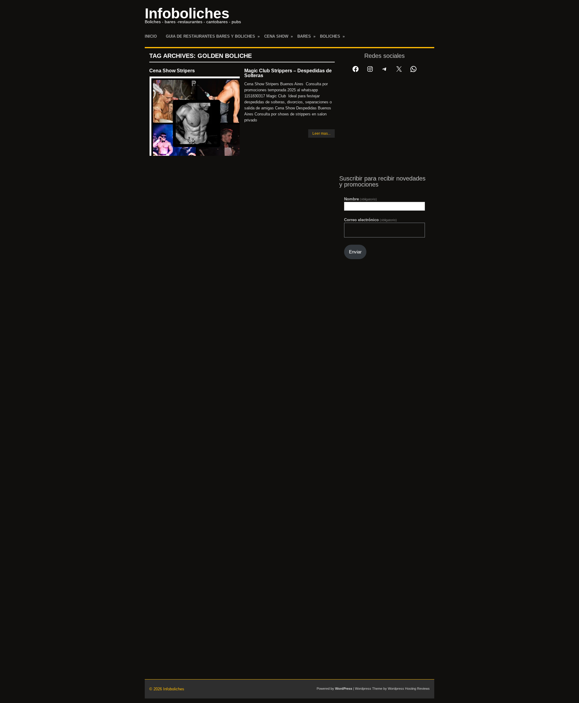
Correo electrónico (370, 220)
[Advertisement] (384, 369)
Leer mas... (321, 133)
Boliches (332, 36)
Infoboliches (187, 13)
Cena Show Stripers (172, 70)
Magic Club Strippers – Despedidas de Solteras (288, 73)
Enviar (355, 252)
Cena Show (278, 36)
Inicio (151, 36)
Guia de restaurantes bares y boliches (213, 36)
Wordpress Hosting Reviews (409, 688)
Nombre (360, 199)
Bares (306, 36)
